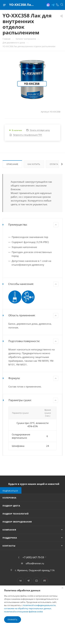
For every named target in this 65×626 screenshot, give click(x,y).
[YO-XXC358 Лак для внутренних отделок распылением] (32, 79)
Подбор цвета (11, 505)
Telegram (28, 580)
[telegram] (52, 4)
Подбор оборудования (17, 521)
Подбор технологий (16, 513)
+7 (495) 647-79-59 (33, 557)
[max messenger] (48, 4)
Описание (12, 164)
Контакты (9, 545)
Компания (9, 529)
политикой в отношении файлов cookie (23, 611)
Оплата (54, 164)
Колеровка (9, 497)
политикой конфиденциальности (39, 605)
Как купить (34, 164)
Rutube (44, 580)
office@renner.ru (35, 563)
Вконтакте (20, 580)
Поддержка (10, 537)
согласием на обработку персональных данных (27, 608)
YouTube (36, 580)
